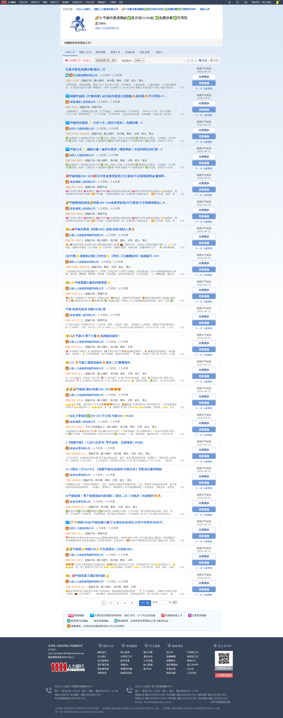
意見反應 (125, 660)
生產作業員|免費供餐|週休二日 (85, 69)
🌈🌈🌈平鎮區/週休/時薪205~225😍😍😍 (93, 389)
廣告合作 (148, 656)
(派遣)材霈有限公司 (80, 448)
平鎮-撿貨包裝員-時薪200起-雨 (86, 309)
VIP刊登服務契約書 (220, 702)
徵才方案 (148, 652)
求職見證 (102, 673)
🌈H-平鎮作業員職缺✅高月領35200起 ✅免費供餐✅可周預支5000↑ (159, 9)
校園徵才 (102, 2)
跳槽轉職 (171, 656)
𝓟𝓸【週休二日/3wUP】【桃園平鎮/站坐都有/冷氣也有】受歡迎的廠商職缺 (114, 469)
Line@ (190, 668)
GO (175, 602)
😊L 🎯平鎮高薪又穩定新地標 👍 (87, 576)
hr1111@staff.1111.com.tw (157, 702)
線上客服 (148, 664)
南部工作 (35, 2)
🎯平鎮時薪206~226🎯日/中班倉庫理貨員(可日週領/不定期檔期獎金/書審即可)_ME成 (117, 176)
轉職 (45, 2)
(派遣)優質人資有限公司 (82, 101)
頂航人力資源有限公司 (106, 9)
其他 (158, 52)
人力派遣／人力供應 (111, 75)
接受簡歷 (100, 52)
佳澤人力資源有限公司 (81, 128)
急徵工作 (115, 52)
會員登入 (256, 2)
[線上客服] (278, 2)
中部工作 (23, 2)
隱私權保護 (103, 668)
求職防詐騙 (126, 668)
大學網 (112, 2)
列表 (216, 60)
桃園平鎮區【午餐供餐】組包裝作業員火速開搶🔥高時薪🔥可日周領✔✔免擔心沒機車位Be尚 (119, 96)
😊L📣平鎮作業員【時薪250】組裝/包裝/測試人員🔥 (100, 229)
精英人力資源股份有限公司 (84, 261)
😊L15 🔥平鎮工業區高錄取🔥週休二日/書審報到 (98, 362)
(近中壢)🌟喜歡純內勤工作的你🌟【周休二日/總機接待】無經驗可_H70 (112, 256)
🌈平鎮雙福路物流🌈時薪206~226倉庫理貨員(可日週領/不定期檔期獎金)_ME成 (117, 202)
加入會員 (267, 2)
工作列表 (191, 673)
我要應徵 (204, 83)
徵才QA (147, 668)
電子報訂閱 (103, 664)
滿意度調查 (225, 675)
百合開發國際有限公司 (85, 75)
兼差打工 (54, 2)
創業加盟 (171, 673)
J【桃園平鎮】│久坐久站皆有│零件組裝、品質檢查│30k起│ (105, 442)
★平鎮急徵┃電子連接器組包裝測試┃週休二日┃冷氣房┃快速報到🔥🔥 (113, 496)
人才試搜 (148, 660)
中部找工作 (192, 652)
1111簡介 (102, 656)
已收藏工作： (80, 60)
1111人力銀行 (83, 9)
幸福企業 (90, 2)
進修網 (65, 2)
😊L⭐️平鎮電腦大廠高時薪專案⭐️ (88, 282)
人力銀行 (8, 2)
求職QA (124, 664)
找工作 (169, 652)
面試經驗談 (172, 664)
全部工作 (70, 52)
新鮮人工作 (85, 52)
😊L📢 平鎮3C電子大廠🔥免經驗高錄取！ (93, 336)
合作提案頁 (103, 660)
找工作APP (192, 664)
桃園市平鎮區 (204, 68)
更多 (121, 2)
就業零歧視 (126, 673)
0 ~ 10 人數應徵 (204, 88)
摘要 (204, 60)
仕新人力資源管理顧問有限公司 (86, 235)
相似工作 (205, 9)
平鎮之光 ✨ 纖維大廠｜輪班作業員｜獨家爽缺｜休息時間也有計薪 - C (116, 149)
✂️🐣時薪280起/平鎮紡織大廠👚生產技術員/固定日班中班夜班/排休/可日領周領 (119, 522)
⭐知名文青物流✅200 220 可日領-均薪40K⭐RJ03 (100, 416)
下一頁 (145, 603)
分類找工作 (77, 2)
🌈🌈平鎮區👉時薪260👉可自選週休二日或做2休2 (99, 549)
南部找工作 (192, 656)
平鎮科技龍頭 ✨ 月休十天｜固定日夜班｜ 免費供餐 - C (106, 123)
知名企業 (145, 52)
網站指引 (102, 652)
